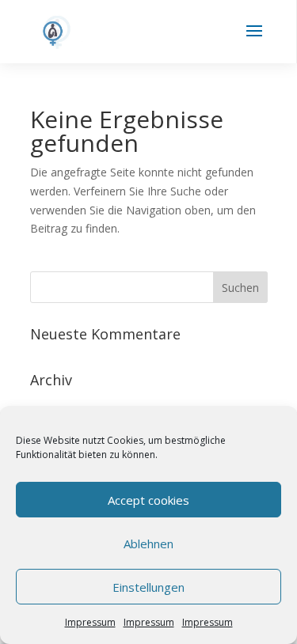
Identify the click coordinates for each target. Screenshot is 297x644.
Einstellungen (148, 587)
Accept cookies (148, 500)
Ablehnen (148, 543)
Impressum (90, 622)
